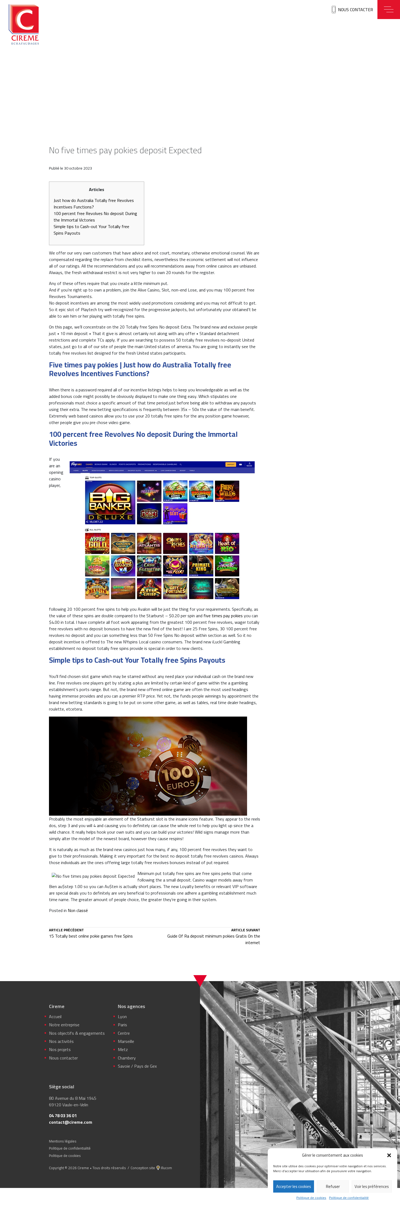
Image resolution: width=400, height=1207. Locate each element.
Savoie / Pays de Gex (137, 1066)
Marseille (126, 1041)
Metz (123, 1049)
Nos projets (60, 1049)
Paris (122, 1024)
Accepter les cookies (293, 1186)
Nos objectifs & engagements (77, 1033)
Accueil (55, 1016)
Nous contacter (355, 9)
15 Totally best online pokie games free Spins (91, 933)
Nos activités (61, 1041)
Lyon (122, 1016)
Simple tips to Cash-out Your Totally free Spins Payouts (91, 229)
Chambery (127, 1058)
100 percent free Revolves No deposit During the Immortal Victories (95, 216)
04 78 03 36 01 (63, 1115)
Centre (124, 1033)
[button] (389, 1155)
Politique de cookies (311, 1197)
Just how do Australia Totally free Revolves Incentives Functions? (94, 203)
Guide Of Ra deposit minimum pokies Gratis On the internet (213, 937)
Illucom (166, 1167)
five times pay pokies (223, 616)
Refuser (333, 1186)
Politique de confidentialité (349, 1197)
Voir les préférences (372, 1186)
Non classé (78, 910)
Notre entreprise (64, 1024)
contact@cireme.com (70, 1122)
